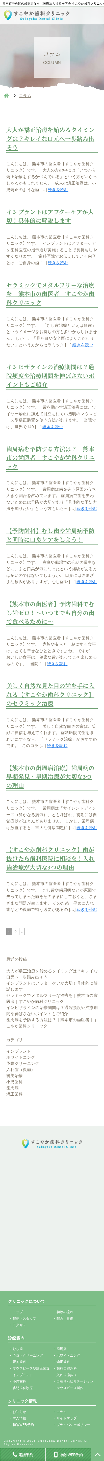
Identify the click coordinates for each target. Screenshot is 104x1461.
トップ (18, 1311)
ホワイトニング (20, 1057)
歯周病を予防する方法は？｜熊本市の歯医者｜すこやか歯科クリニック (50, 458)
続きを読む (58, 189)
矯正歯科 (14, 1094)
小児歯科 (14, 1081)
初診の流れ (65, 1311)
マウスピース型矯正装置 (31, 1368)
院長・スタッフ (24, 1318)
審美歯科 (19, 1361)
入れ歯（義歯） (20, 1069)
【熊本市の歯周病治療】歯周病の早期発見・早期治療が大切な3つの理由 (50, 777)
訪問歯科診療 (23, 1387)
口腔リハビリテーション (75, 1381)
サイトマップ (67, 1418)
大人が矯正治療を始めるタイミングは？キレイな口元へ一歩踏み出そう (50, 139)
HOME (6, 95)
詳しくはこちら (52, 1267)
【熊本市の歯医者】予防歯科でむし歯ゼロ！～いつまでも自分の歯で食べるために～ (50, 613)
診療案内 (16, 1338)
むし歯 (18, 1348)
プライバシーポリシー (73, 1424)
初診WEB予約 (52, 1240)
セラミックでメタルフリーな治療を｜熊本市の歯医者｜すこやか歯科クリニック (50, 294)
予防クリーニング (22, 1063)
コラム (62, 1411)
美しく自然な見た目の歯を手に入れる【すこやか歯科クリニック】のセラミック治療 (50, 695)
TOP (97, 1454)
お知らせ (19, 1411)
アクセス (19, 1324)
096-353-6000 (56, 1180)
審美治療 (14, 1075)
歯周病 (12, 1088)
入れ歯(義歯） (67, 1374)
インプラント (18, 1051)
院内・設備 (65, 1318)
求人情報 (19, 1418)
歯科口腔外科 (67, 1368)
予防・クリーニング (28, 1355)
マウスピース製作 (70, 1387)
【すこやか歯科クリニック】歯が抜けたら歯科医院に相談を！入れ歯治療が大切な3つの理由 (50, 859)
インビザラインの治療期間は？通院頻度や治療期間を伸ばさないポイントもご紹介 (50, 376)
